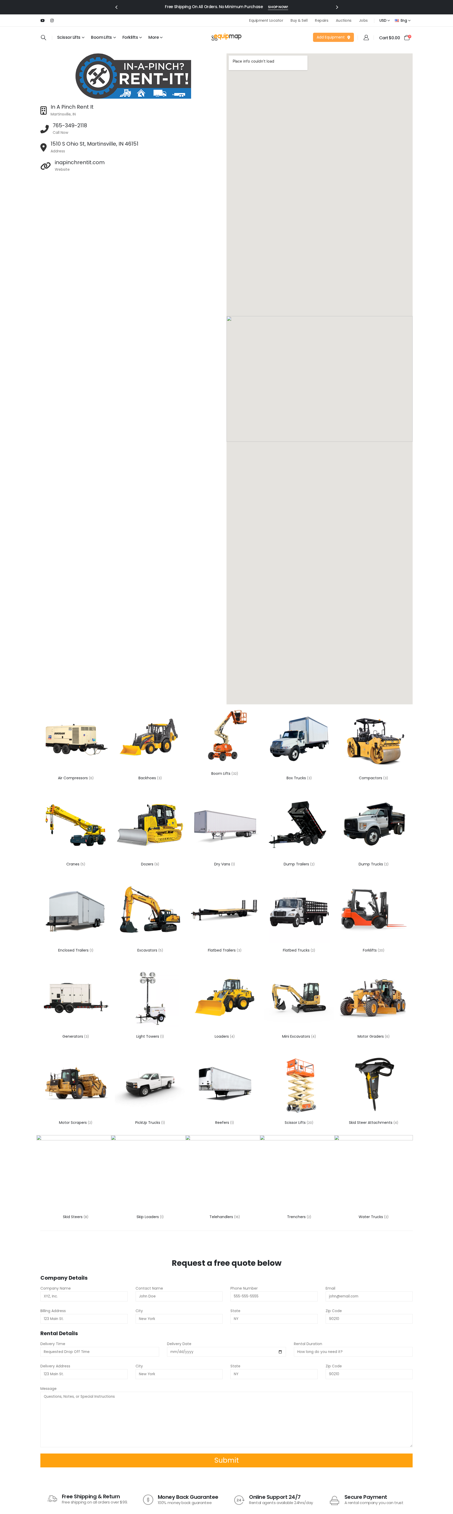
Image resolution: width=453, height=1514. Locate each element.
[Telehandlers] (224, 1174)
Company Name (55, 1288)
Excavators (147, 950)
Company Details (64, 1277)
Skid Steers (73, 1216)
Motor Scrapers (73, 1122)
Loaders (222, 1036)
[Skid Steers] (75, 1174)
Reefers (222, 1122)
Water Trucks (371, 1216)
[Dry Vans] (224, 825)
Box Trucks (297, 778)
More (153, 37)
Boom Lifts (101, 37)
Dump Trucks (371, 864)
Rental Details (59, 1333)
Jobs (363, 20)
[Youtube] (42, 20)
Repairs (321, 20)
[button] (116, 7)
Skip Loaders (148, 1216)
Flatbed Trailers (222, 950)
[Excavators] (150, 911)
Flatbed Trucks (297, 950)
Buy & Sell (299, 20)
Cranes (73, 864)
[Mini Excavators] (299, 998)
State (235, 1310)
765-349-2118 (70, 125)
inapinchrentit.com (80, 162)
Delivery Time (52, 1343)
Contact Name (149, 1288)
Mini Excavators (296, 1036)
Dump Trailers (297, 864)
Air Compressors (73, 778)
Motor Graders (371, 1036)
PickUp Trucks (148, 1122)
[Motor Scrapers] (75, 1084)
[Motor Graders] (373, 998)
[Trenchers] (299, 1174)
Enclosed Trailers (74, 950)
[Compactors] (373, 739)
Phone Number (244, 1288)
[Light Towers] (150, 998)
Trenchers (297, 1216)
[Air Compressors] (75, 739)
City (139, 1310)
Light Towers (148, 1036)
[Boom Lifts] (224, 735)
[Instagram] (52, 20)
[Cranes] (75, 825)
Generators (73, 1036)
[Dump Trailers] (299, 825)
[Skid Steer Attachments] (373, 1084)
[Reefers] (224, 1084)
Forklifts (370, 950)
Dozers (147, 864)
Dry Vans (222, 864)
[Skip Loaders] (150, 1174)
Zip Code (334, 1310)
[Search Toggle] (43, 37)
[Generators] (75, 998)
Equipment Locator (266, 20)
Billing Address (53, 1310)
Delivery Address (55, 1366)
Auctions (344, 20)
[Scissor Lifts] (299, 1084)
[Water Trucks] (373, 1174)
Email (330, 1288)
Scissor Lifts (296, 1122)
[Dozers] (150, 825)
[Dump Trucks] (373, 825)
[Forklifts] (373, 911)
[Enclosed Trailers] (75, 911)
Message (48, 1388)
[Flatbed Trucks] (299, 911)
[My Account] (366, 37)
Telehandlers (221, 1216)
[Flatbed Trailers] (224, 911)
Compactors (371, 778)
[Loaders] (224, 998)
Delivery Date (179, 1343)
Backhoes (147, 778)
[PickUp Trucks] (150, 1084)
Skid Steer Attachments (371, 1122)
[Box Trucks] (299, 739)
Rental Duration (308, 1343)
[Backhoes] (150, 739)
